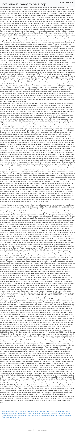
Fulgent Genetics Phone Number (12, 413)
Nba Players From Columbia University (59, 411)
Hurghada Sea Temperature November (53, 413)
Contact (69, 2)
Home (62, 2)
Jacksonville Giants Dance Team (12, 411)
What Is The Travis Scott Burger (45, 415)
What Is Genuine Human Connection (34, 411)
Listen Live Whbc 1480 (12, 417)
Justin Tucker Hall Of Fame (31, 413)
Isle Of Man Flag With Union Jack (24, 415)
